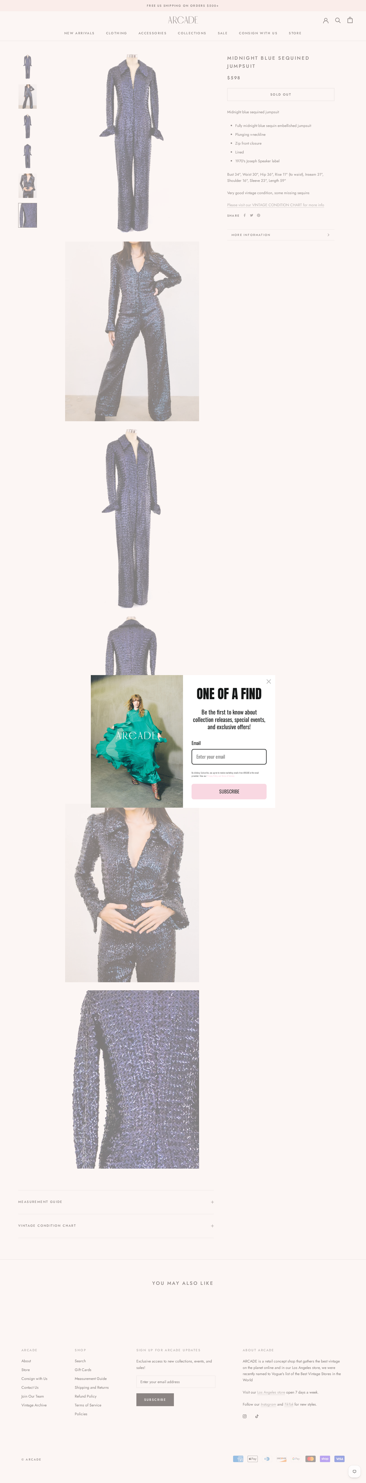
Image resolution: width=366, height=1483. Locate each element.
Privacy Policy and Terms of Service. (221, 775)
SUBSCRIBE (229, 791)
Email (196, 742)
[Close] (268, 681)
